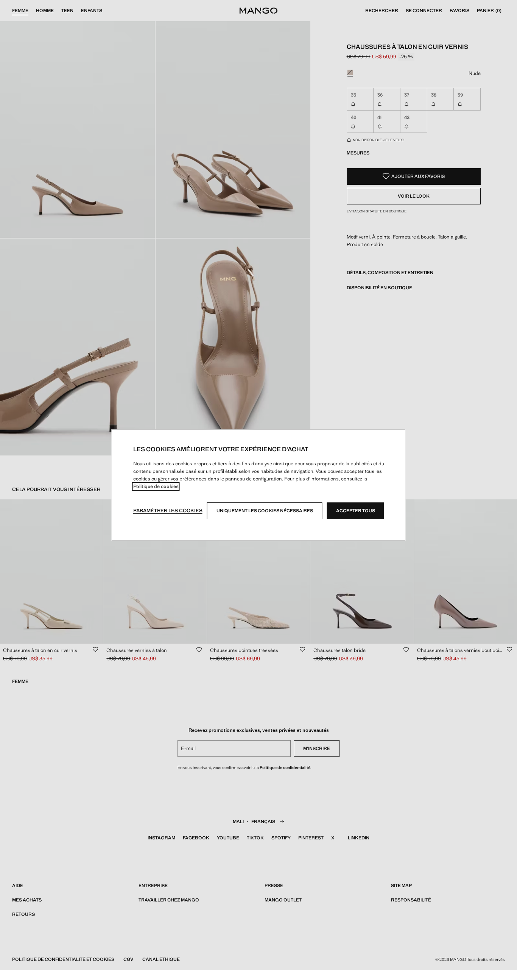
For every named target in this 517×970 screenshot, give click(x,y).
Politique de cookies (156, 486)
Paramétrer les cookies (167, 510)
